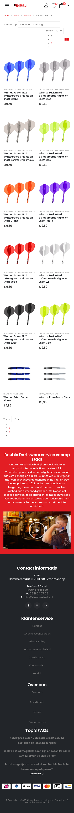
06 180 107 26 (39, 593)
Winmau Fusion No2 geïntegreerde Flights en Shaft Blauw (18, 96)
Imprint (37, 673)
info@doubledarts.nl (38, 597)
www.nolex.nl (42, 802)
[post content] (19, 69)
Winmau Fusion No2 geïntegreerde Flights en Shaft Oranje (18, 218)
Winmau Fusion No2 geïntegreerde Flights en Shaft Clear (53, 96)
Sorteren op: (10, 24)
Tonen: (50, 30)
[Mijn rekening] (46, 5)
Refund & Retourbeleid (37, 649)
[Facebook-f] (28, 605)
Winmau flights (23, 89)
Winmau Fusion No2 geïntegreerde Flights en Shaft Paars (53, 218)
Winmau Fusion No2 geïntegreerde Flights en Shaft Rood (18, 279)
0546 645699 (38, 590)
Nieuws (37, 712)
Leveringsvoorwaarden (37, 633)
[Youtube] (45, 605)
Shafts (13, 89)
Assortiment (37, 702)
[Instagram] (37, 605)
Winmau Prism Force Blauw (15, 399)
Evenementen (37, 722)
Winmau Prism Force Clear (54, 397)
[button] (37, 530)
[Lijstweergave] (67, 39)
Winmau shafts (16, 394)
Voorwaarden (37, 665)
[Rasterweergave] (65, 39)
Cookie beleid (37, 657)
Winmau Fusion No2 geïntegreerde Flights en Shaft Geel (53, 157)
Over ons (37, 692)
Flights (6, 89)
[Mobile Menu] (7, 5)
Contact (37, 625)
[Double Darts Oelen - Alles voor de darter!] (20, 5)
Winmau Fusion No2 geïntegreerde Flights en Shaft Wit (53, 279)
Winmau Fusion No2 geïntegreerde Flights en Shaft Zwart (18, 339)
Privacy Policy (37, 641)
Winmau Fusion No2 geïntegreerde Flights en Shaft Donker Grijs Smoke (18, 157)
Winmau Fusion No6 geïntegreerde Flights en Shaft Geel (53, 339)
